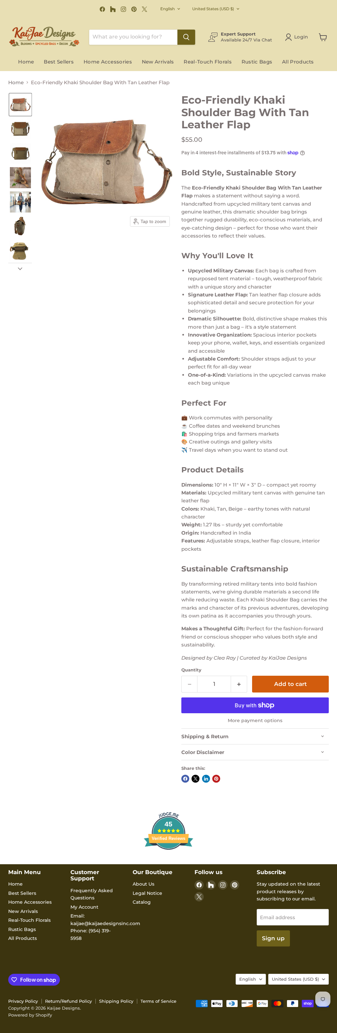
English (167, 8)
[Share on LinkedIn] (206, 779)
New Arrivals (158, 62)
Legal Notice (147, 893)
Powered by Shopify (30, 1015)
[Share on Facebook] (185, 779)
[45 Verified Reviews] (168, 861)
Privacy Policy (23, 1001)
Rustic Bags (257, 62)
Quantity (191, 670)
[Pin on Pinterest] (216, 779)
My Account (84, 907)
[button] (20, 104)
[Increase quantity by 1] (239, 684)
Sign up (273, 938)
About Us (143, 884)
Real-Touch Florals (207, 62)
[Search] (186, 37)
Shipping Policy (116, 1001)
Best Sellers (59, 62)
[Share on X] (195, 779)
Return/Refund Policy (68, 1001)
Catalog (142, 902)
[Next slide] (20, 268)
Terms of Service (158, 1001)
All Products (298, 62)
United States (213, 8)
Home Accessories (108, 62)
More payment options (255, 720)
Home (26, 62)
